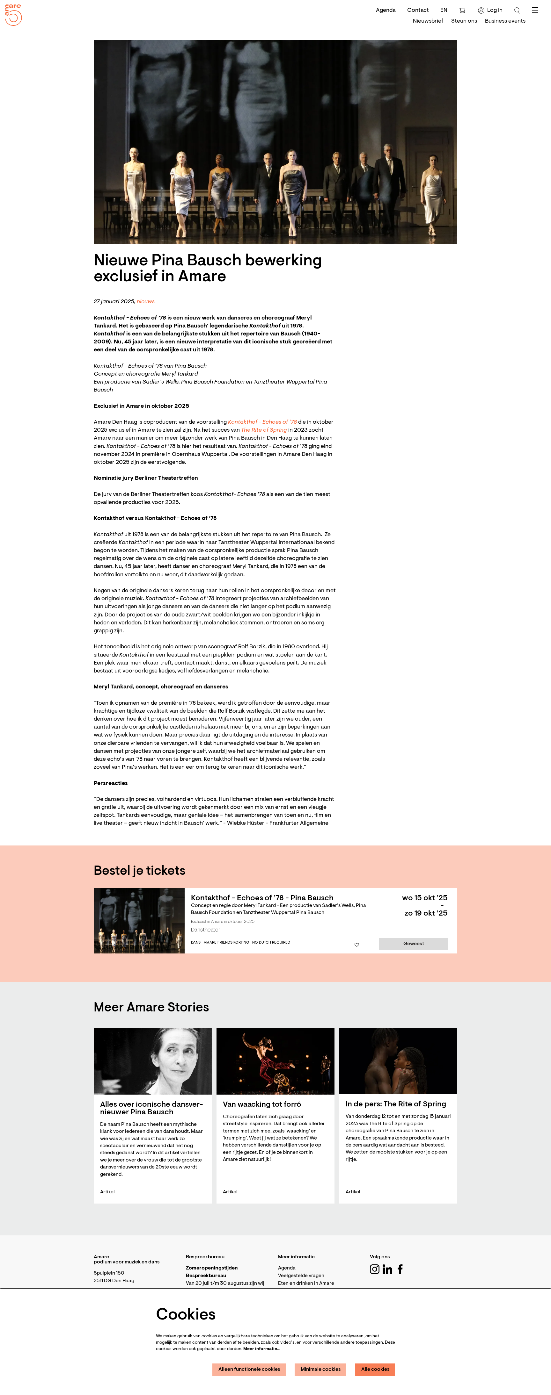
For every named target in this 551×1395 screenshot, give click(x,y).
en (443, 10)
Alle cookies (375, 1369)
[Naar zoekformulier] (517, 10)
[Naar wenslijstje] (357, 945)
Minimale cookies (321, 1369)
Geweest (413, 943)
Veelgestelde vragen (301, 1275)
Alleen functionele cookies (249, 1369)
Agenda (386, 10)
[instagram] (374, 1269)
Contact (418, 10)
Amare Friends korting (226, 943)
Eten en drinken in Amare (306, 1283)
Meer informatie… (261, 1349)
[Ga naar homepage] (11, 13)
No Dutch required (271, 943)
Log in (495, 10)
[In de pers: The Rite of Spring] (398, 1061)
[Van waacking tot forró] (275, 1061)
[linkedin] (387, 1269)
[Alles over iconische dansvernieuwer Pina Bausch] (153, 1061)
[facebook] (400, 1269)
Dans (196, 943)
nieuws (146, 302)
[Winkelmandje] (462, 10)
